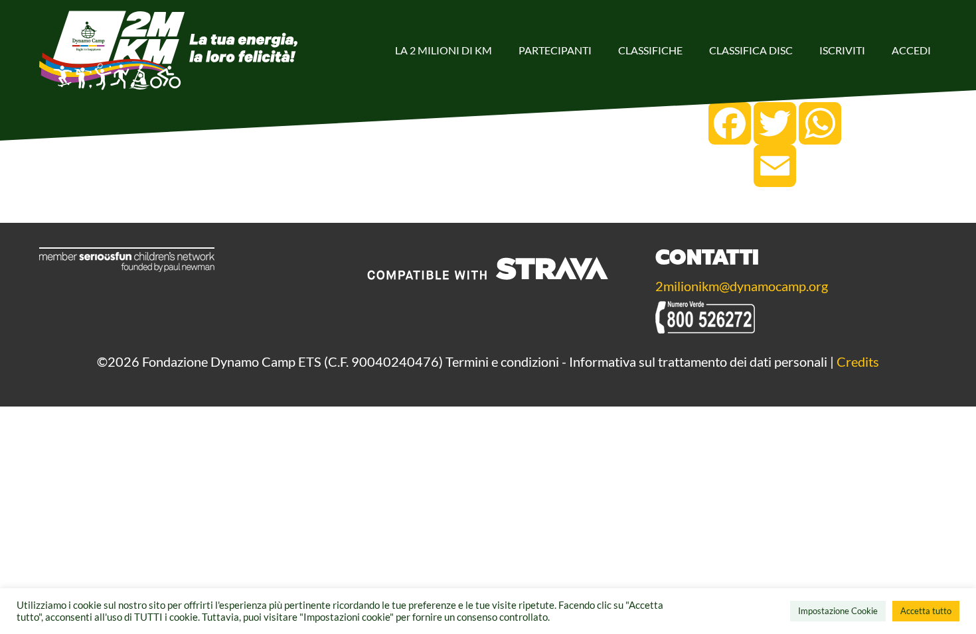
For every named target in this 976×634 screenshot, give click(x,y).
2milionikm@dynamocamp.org (741, 286)
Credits (858, 361)
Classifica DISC (751, 50)
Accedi (911, 50)
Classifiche (650, 50)
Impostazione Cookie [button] (838, 610)
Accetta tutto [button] (925, 610)
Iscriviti (842, 50)
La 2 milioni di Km (443, 50)
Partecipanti (555, 50)
